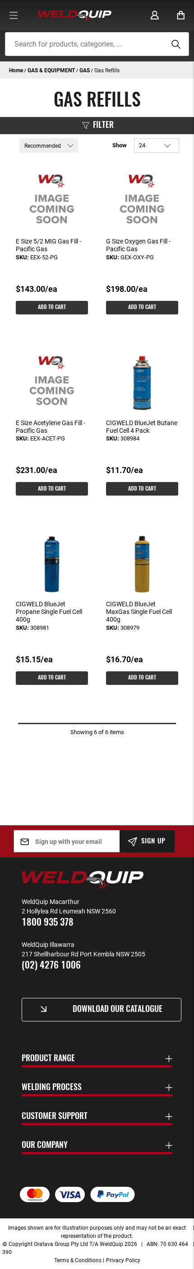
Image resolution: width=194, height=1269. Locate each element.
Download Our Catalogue (117, 1010)
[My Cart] (181, 15)
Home (16, 70)
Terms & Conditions (78, 1260)
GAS (85, 70)
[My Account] (155, 15)
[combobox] (97, 44)
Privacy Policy (123, 1260)
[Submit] (174, 44)
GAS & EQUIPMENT (52, 70)
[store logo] (74, 15)
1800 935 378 (48, 922)
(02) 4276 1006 (51, 965)
